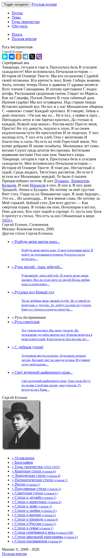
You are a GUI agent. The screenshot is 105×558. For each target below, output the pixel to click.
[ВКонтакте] (12, 57)
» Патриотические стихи (40, 480)
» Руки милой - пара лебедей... (51, 275)
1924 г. (7, 220)
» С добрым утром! (51, 355)
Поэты (17, 13)
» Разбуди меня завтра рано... (52, 250)
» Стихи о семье (32, 528)
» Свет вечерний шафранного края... (51, 380)
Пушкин (61, 181)
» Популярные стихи (36, 489)
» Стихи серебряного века (42, 532)
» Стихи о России (34, 524)
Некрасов (38, 185)
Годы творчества (26, 22)
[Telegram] (25, 57)
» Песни (26, 484)
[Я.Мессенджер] (5, 57)
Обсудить (20, 26)
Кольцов (9, 185)
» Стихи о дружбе (34, 497)
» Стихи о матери (34, 515)
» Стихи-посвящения (37, 541)
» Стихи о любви (34, 510)
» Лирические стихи (36, 475)
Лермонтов (80, 181)
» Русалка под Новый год (52, 300)
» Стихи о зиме (32, 506)
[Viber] (39, 57)
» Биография (22, 462)
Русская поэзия (44, 4)
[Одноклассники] (18, 57)
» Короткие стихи (34, 471)
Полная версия (14, 554)
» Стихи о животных (36, 502)
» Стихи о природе (35, 519)
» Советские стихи (35, 493)
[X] (32, 57)
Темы (16, 17)
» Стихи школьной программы (45, 537)
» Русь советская (52, 330)
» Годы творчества (36, 467)
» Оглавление (23, 458)
